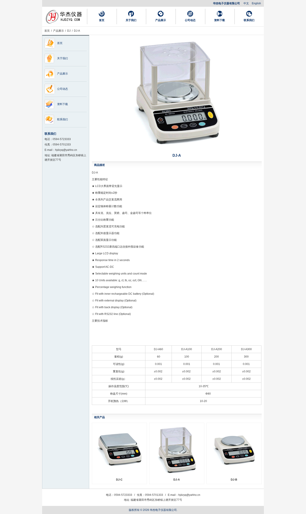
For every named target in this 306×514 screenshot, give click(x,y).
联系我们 (249, 20)
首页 (101, 20)
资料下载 (219, 20)
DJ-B (234, 479)
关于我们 (131, 20)
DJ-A (176, 479)
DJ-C (119, 479)
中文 (246, 3)
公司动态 (190, 20)
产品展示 (160, 20)
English (256, 3)
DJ (69, 30)
